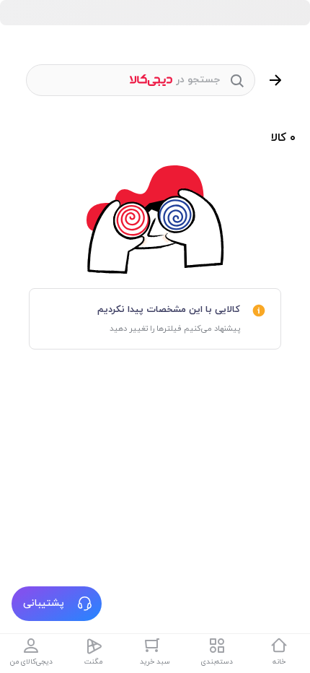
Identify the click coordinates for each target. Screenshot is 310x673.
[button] (57, 603)
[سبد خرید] (155, 645)
